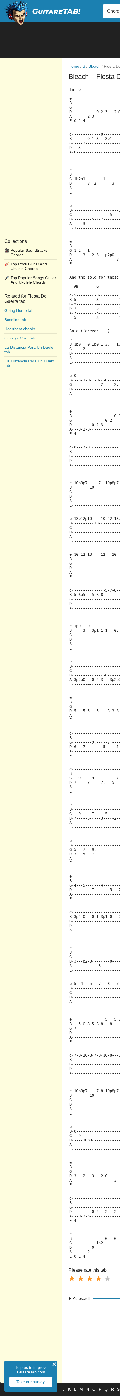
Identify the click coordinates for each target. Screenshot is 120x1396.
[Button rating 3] (89, 1278)
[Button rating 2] (80, 1278)
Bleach (94, 66)
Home (74, 66)
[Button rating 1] (71, 1278)
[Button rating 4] (98, 1278)
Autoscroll (81, 1298)
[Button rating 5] (107, 1278)
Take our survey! (31, 1382)
